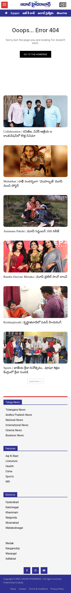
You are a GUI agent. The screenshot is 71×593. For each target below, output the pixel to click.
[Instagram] (35, 570)
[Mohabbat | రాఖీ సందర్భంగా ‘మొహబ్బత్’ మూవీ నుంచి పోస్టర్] (35, 161)
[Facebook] (27, 570)
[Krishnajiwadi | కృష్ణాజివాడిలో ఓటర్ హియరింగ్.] (35, 302)
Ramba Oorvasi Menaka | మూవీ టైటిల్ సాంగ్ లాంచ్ (35, 276)
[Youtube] (44, 570)
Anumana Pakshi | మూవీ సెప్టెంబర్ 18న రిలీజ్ (31, 231)
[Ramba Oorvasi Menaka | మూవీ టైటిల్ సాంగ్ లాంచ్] (35, 256)
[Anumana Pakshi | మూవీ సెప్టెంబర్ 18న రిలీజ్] (35, 211)
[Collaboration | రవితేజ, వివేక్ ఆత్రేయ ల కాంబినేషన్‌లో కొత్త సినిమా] (35, 111)
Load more (34, 381)
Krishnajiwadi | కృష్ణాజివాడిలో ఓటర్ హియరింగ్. (32, 322)
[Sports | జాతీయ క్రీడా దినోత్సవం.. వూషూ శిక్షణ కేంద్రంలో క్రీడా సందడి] (35, 348)
